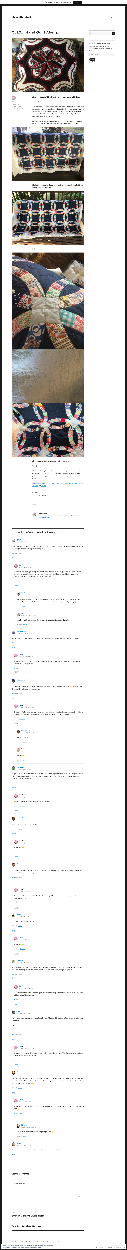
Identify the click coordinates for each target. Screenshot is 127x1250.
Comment (78, 1196)
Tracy (54, 483)
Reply (14, 557)
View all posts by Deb (44, 517)
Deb (58, 483)
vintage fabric (21, 109)
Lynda (19, 539)
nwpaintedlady (22, 631)
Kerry (46, 483)
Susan (66, 483)
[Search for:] (100, 34)
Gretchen (43, 485)
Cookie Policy (37, 1247)
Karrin (36, 485)
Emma (50, 483)
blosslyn (19, 1072)
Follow (92, 59)
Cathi (18, 1011)
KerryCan (20, 960)
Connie (62, 483)
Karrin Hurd (21, 818)
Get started (77, 2)
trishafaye (20, 767)
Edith (79, 483)
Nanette (71, 483)
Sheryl (19, 864)
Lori (37, 483)
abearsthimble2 (21, 17)
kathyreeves (21, 680)
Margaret (41, 483)
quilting (14, 109)
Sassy (75, 483)
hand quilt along (16, 106)
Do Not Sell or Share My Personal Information (48, 1242)
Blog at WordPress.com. (28, 1242)
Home (113, 17)
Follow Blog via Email (99, 43)
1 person (20, 553)
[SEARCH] (113, 33)
